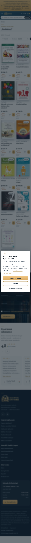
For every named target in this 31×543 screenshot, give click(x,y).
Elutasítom (15, 283)
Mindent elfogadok (15, 278)
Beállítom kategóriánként (15, 288)
